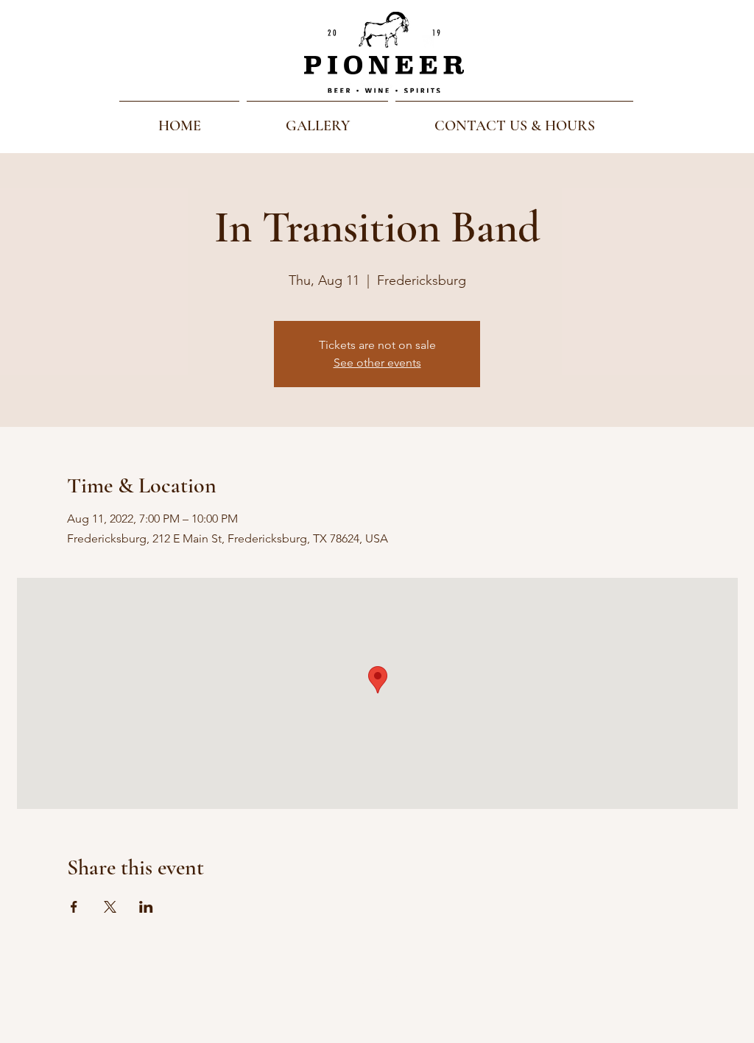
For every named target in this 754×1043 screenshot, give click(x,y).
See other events (377, 363)
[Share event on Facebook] (74, 907)
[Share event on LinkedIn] (146, 907)
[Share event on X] (110, 907)
